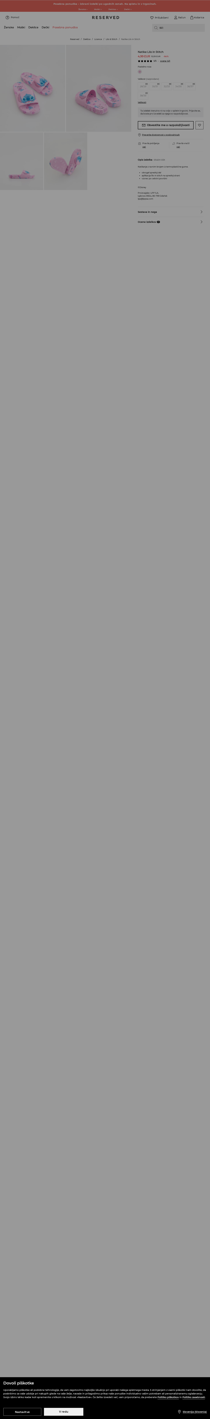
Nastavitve (22, 1412)
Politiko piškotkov (168, 1397)
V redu (63, 1411)
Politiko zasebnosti (193, 1397)
